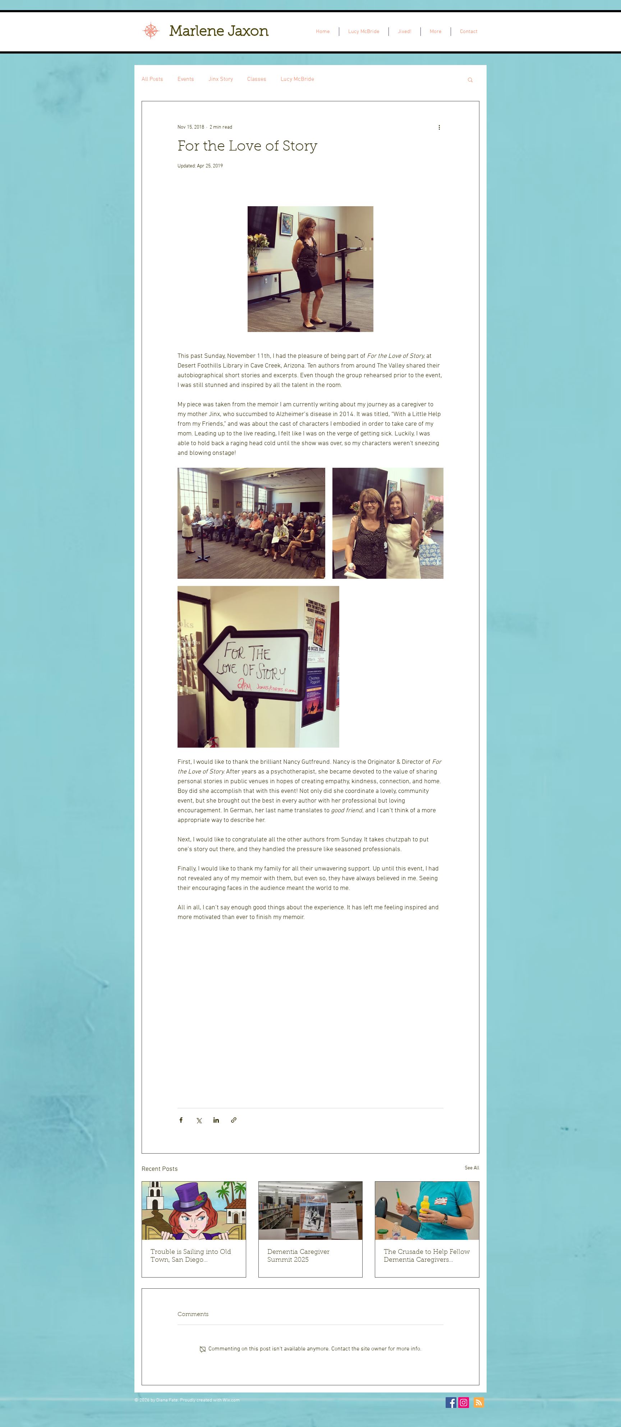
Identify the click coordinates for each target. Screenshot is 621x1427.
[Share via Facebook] (181, 1120)
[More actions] (439, 127)
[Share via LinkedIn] (216, 1120)
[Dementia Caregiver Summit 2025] (311, 1211)
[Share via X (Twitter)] (198, 1120)
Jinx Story (220, 79)
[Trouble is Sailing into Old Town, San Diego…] (194, 1211)
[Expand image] (251, 523)
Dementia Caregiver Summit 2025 (298, 1256)
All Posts (152, 79)
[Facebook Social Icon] (451, 1402)
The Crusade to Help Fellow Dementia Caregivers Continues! (427, 1256)
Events (186, 79)
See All (472, 1168)
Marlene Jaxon (218, 32)
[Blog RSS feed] (479, 1402)
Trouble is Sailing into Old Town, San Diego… (191, 1256)
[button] (470, 79)
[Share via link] (233, 1120)
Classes (256, 79)
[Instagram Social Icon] (463, 1402)
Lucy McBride (297, 79)
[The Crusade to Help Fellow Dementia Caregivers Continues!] (427, 1211)
